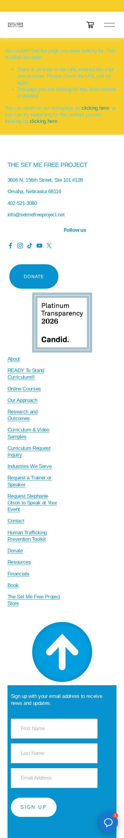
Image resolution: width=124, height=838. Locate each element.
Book (13, 585)
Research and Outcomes (23, 415)
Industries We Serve (30, 466)
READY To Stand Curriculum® (26, 374)
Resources (19, 562)
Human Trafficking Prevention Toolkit (27, 536)
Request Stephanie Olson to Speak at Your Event (32, 502)
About (14, 359)
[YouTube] (39, 246)
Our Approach (22, 400)
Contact (16, 521)
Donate (15, 551)
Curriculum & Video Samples (28, 433)
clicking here (95, 108)
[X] (49, 246)
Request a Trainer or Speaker (29, 481)
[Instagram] (20, 246)
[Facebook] (11, 246)
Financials (18, 574)
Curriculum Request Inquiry (29, 451)
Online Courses (24, 389)
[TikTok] (30, 246)
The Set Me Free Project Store (34, 600)
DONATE (34, 276)
